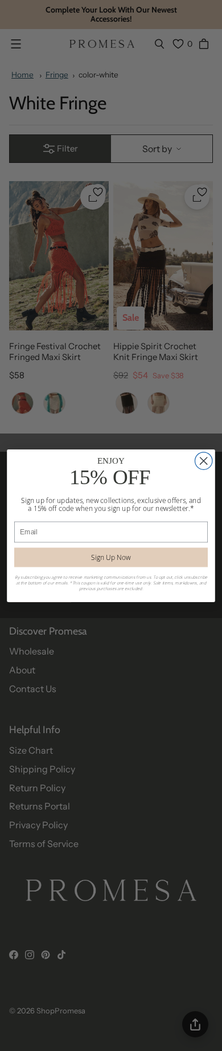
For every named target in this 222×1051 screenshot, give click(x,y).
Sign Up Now (110, 556)
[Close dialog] (203, 460)
